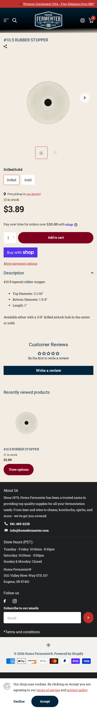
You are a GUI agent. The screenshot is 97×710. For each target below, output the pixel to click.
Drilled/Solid (13, 169)
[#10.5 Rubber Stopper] (27, 420)
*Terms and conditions (22, 632)
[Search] (14, 20)
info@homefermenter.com (29, 530)
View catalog (6, 20)
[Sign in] (82, 20)
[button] (85, 98)
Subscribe (88, 617)
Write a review (48, 370)
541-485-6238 (20, 524)
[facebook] (5, 601)
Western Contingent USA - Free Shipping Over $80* (58, 4)
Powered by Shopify (68, 653)
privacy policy (77, 690)
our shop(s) (33, 194)
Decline (19, 701)
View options (19, 469)
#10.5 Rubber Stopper (21, 449)
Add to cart (56, 237)
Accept (45, 701)
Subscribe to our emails (21, 608)
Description (14, 273)
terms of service (48, 690)
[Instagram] (15, 601)
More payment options (20, 263)
